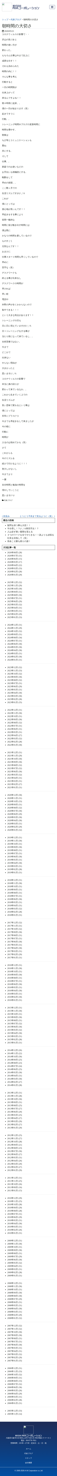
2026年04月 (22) (14, 565)
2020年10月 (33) (14, 801)
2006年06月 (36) (14, 1387)
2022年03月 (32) (14, 738)
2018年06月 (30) (14, 899)
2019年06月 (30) (14, 856)
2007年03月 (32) (14, 1354)
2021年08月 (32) (14, 765)
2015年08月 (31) (14, 1020)
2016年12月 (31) (14, 965)
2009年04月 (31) (14, 1266)
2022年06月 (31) (14, 729)
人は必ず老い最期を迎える (20, 532)
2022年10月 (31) (14, 716)
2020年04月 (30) (14, 820)
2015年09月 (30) (14, 1017)
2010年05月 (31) (14, 1220)
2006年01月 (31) (14, 1403)
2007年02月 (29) (14, 1357)
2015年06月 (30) (14, 1027)
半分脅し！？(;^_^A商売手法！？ (23, 528)
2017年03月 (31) (14, 951)
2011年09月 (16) (14, 1187)
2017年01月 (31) (14, 957)
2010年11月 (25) (14, 1201)
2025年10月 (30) (14, 589)
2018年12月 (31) (14, 880)
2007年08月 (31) (14, 1338)
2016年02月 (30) (14, 997)
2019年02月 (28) (14, 869)
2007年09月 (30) (14, 1335)
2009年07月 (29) (14, 1256)
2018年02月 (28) (14, 912)
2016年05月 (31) (14, 987)
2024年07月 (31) (14, 641)
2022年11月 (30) (14, 713)
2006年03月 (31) (14, 1397)
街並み (6, 516)
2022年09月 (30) (14, 719)
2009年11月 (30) (14, 1244)
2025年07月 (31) (14, 598)
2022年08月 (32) (14, 723)
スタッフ (28, 1458)
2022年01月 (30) (14, 745)
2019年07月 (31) (14, 853)
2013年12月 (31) (14, 1093)
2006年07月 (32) (14, 1384)
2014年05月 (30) (14, 1072)
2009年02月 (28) (14, 1272)
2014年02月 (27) (14, 1082)
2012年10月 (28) (14, 1141)
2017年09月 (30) (14, 932)
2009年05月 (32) (14, 1263)
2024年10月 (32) (14, 631)
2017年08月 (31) (14, 935)
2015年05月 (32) (14, 1030)
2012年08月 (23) (14, 1148)
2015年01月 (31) (14, 1043)
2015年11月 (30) (14, 1011)
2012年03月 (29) (14, 1164)
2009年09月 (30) (14, 1250)
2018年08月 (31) (14, 893)
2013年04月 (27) (14, 1118)
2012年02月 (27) (14, 1167)
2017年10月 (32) (14, 929)
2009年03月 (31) (14, 1269)
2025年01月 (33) (14, 617)
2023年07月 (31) (14, 683)
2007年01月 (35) (14, 1361)
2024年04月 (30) (14, 650)
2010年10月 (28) (14, 1204)
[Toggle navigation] (52, 7)
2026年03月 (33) (14, 568)
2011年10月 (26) (14, 1184)
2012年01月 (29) (14, 1170)
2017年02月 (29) (14, 954)
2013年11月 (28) (14, 1096)
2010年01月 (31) (14, 1233)
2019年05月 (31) (14, 860)
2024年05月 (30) (14, 647)
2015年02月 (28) (14, 1039)
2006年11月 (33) (14, 1371)
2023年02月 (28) (14, 699)
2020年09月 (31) (14, 804)
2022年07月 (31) (14, 726)
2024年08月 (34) (14, 637)
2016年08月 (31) (14, 978)
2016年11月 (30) (14, 968)
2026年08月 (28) (14, 552)
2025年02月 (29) (14, 614)
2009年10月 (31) (14, 1247)
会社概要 (28, 1463)
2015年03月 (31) (14, 1036)
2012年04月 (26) (14, 1161)
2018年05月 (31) (14, 902)
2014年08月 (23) (14, 1063)
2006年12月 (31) (14, 1368)
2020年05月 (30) (14, 817)
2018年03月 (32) (14, 909)
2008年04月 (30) (14, 1308)
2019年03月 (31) (14, 866)
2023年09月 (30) (14, 677)
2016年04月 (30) (14, 990)
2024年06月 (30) (14, 644)
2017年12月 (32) (14, 922)
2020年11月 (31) (14, 798)
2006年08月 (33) (14, 1381)
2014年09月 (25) (14, 1060)
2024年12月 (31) (14, 625)
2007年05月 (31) (14, 1348)
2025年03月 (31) (14, 611)
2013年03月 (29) (14, 1121)
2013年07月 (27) (14, 1108)
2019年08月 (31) (14, 850)
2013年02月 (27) (14, 1124)
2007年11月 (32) (14, 1329)
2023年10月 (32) (14, 674)
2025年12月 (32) (14, 582)
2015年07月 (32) (14, 1023)
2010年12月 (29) (14, 1198)
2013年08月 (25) (14, 1105)
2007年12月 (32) (14, 1326)
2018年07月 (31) (14, 896)
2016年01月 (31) (14, 1000)
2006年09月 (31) (14, 1378)
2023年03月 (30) (14, 696)
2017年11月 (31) (14, 926)
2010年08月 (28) (14, 1211)
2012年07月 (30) (14, 1151)
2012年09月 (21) (14, 1145)
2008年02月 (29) (14, 1315)
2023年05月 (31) (14, 690)
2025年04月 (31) (14, 608)
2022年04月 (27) (14, 735)
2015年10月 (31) (14, 1014)
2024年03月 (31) (14, 653)
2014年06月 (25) (14, 1069)
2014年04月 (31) (14, 1076)
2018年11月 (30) (14, 883)
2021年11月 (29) (14, 755)
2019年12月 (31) (14, 837)
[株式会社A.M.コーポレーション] (7, 6)
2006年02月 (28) (14, 1400)
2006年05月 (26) (14, 1390)
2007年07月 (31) (14, 1341)
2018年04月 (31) (14, 905)
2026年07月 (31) (14, 556)
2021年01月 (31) (14, 787)
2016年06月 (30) (14, 984)
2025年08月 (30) (14, 595)
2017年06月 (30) (14, 942)
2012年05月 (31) (14, 1157)
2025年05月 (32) (14, 604)
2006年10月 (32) (14, 1374)
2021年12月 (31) (14, 752)
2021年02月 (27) (14, 784)
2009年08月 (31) (14, 1253)
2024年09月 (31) (14, 634)
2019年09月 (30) (14, 847)
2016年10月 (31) (14, 971)
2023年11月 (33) (14, 670)
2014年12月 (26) (14, 1050)
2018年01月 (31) (14, 915)
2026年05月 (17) (14, 562)
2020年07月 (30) (14, 811)
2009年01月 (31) (14, 1275)
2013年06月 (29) (14, 1112)
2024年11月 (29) (14, 628)
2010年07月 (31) (14, 1214)
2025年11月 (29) (14, 585)
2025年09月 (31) (14, 592)
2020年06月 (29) (14, 814)
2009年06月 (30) (14, 1260)
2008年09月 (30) (14, 1293)
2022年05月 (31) (14, 732)
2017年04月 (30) (14, 948)
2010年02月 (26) (14, 1230)
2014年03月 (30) (14, 1079)
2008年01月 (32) (14, 1318)
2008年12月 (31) (14, 1283)
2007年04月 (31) (14, 1351)
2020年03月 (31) (14, 823)
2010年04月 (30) (14, 1223)
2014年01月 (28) (14, 1085)
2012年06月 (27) (14, 1154)
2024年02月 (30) (14, 657)
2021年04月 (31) (14, 778)
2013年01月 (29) (14, 1128)
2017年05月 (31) (14, 945)
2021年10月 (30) (14, 759)
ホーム (28, 1449)
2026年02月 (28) (14, 571)
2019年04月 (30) (14, 863)
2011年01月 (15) (14, 1190)
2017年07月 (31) (14, 938)
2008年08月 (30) (14, 1296)
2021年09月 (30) (14, 762)
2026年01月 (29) (14, 575)
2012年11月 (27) (14, 1138)
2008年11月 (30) (14, 1286)
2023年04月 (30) (14, 693)
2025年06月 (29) (14, 601)
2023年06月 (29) (14, 686)
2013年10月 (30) (14, 1099)
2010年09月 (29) (14, 1207)
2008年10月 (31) (14, 1289)
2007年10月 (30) (14, 1332)
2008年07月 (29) (14, 1299)
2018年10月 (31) (14, 886)
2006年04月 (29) (14, 1394)
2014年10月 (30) (14, 1056)
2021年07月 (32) (14, 768)
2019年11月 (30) (14, 841)
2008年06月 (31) (14, 1302)
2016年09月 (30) (14, 975)
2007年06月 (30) (14, 1345)
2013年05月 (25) (14, 1115)
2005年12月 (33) (14, 1411)
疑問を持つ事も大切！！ (19, 525)
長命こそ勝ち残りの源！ (19, 541)
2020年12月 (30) (14, 795)
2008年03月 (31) (14, 1312)
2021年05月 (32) (14, 775)
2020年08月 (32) (14, 808)
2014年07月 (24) (14, 1066)
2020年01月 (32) (14, 830)
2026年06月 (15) (14, 559)
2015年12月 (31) (14, 1008)
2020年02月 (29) (14, 827)
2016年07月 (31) (14, 981)
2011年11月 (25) (14, 1181)
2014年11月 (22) (14, 1053)
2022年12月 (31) (14, 710)
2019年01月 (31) (14, 872)
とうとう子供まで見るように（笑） (37, 516)
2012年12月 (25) (14, 1135)
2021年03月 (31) (14, 781)
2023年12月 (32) (14, 667)
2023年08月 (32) (14, 680)
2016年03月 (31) (14, 994)
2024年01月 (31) (14, 660)
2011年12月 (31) (14, 1178)
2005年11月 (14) (14, 1414)
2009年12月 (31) (14, 1240)
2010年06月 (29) (14, 1217)
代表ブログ (8, 500)
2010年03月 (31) (14, 1227)
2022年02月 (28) (14, 742)
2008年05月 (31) (14, 1305)
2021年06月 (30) (14, 771)
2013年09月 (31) (14, 1102)
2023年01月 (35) (14, 702)
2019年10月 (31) (14, 844)
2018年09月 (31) (14, 889)
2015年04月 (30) (14, 1033)
